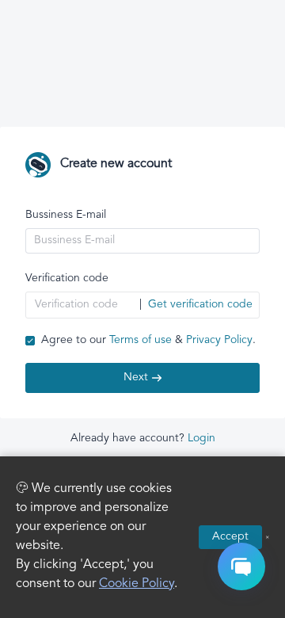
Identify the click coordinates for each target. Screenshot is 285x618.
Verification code (66, 278)
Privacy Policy (219, 340)
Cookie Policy (136, 584)
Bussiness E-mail (65, 215)
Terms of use (140, 340)
